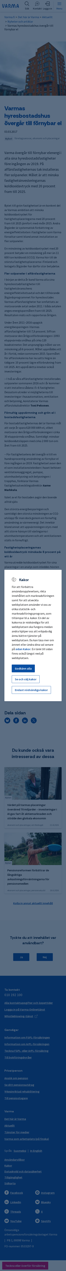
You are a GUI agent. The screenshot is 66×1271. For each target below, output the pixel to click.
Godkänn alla (23, 668)
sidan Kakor (23, 649)
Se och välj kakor (25, 679)
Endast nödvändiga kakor (31, 690)
